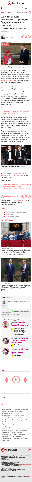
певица (19, 432)
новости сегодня (7, 430)
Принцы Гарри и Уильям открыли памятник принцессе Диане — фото (15, 287)
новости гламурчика (22, 428)
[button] (26, 8)
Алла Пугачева (7, 409)
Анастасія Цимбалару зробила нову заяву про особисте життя (20, 324)
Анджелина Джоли (8, 412)
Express (11, 94)
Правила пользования (5, 473)
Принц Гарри (21, 212)
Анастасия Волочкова (21, 409)
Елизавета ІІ (10, 212)
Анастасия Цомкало (12, 36)
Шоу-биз (4, 422)
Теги (3, 404)
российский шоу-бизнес (9, 434)
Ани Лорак (19, 412)
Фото (27, 420)
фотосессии (5, 440)
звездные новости (8, 426)
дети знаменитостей (20, 424)
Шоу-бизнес (5, 44)
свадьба (22, 434)
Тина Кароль (6, 420)
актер (11, 422)
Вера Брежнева (7, 414)
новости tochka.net (8, 428)
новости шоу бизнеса (21, 430)
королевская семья (12, 216)
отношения (5, 432)
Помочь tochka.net (15, 12)
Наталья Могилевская (9, 418)
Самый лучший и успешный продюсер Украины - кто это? (20, 340)
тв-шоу (18, 436)
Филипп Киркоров (18, 420)
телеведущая (6, 438)
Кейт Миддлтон (7, 416)
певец (13, 432)
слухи (12, 436)
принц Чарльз (10, 214)
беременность (6, 424)
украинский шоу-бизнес (20, 438)
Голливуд (17, 414)
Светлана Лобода (24, 418)
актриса (18, 422)
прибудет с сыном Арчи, (9, 80)
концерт (18, 426)
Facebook (20, 200)
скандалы (5, 436)
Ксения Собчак (19, 416)
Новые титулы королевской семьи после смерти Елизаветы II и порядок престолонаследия (15, 252)
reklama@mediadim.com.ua (25, 464)
